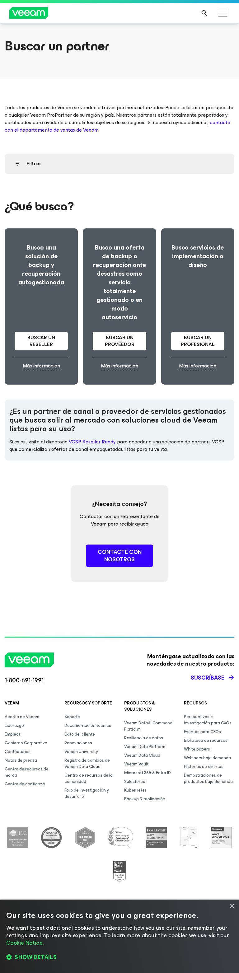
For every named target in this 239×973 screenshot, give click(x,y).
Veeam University (81, 751)
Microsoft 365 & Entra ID (147, 772)
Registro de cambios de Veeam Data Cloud (87, 763)
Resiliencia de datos (143, 737)
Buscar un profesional (198, 341)
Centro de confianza (25, 784)
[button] (119, 957)
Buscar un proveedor (119, 341)
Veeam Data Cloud (142, 755)
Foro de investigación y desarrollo (86, 793)
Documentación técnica (87, 725)
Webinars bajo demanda (207, 757)
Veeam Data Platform (144, 746)
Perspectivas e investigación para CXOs (208, 720)
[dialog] (119, 936)
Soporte (72, 716)
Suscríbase (207, 677)
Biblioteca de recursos (205, 740)
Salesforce (134, 781)
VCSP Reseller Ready (92, 441)
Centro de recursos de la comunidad (88, 778)
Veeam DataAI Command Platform (148, 726)
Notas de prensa (21, 760)
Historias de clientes (203, 766)
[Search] (204, 13)
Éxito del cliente (79, 734)
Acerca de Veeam (22, 716)
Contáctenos (17, 751)
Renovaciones (78, 742)
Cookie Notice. (25, 942)
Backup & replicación (144, 798)
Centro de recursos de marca (27, 772)
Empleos (13, 734)
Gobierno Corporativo (26, 742)
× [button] (232, 906)
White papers (197, 749)
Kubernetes (135, 790)
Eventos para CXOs (202, 731)
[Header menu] (223, 13)
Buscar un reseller (41, 341)
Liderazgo (14, 725)
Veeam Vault (136, 764)
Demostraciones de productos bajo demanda (208, 778)
